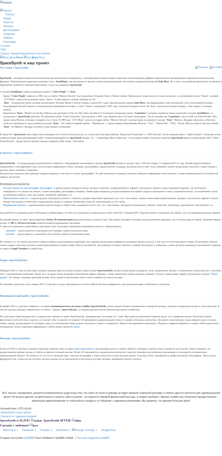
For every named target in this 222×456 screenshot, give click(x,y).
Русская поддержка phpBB (93, 438)
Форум (6, 18)
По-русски (203, 67)
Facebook (27, 430)
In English (217, 67)
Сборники (8, 34)
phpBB (28, 438)
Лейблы (7, 38)
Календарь (9, 41)
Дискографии (10, 30)
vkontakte (10, 230)
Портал (9, 14)
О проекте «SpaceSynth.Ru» (16, 152)
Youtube (44, 430)
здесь (76, 327)
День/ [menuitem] (16, 57)
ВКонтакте (9, 430)
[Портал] (6, 2)
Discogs (89, 430)
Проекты (8, 26)
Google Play (108, 430)
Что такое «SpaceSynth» (14, 67)
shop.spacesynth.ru (84, 349)
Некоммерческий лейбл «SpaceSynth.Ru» (24, 295)
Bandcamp (62, 430)
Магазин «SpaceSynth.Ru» (15, 338)
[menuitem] (3, 49)
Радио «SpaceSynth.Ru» (14, 260)
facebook (9, 234)
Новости (7, 22)
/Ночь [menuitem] (38, 57)
